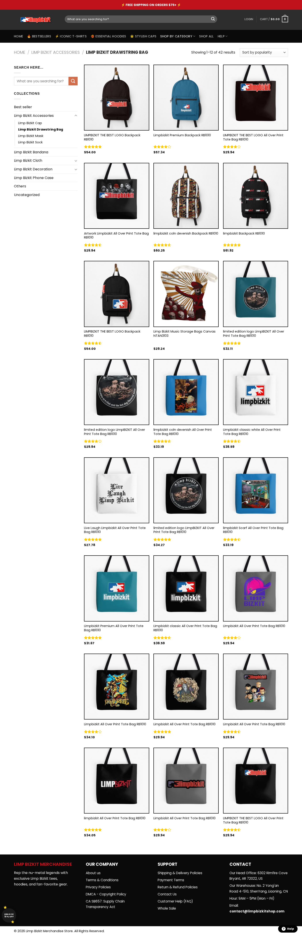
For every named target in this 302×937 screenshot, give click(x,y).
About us (93, 873)
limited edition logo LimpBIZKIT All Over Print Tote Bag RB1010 (253, 333)
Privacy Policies (98, 887)
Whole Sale (167, 908)
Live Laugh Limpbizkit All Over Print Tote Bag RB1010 (115, 530)
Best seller (23, 107)
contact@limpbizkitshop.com (257, 911)
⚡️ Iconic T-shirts (71, 36)
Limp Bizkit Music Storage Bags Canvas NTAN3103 (184, 333)
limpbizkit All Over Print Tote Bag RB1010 (114, 818)
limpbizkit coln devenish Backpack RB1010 (185, 233)
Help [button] (290, 929)
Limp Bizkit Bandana (31, 152)
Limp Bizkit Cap (30, 123)
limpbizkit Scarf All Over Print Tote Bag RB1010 (253, 530)
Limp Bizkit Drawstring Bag (40, 129)
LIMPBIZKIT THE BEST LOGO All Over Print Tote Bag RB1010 (253, 137)
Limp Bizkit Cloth (28, 160)
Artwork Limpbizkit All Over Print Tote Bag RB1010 (116, 235)
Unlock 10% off (9, 915)
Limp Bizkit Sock (30, 142)
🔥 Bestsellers (39, 36)
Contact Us (167, 894)
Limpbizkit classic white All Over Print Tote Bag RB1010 (252, 432)
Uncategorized (27, 194)
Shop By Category (176, 36)
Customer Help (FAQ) (175, 901)
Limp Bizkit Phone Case (34, 177)
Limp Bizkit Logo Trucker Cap (188, 5)
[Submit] (213, 19)
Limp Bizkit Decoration (33, 169)
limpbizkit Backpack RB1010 (244, 233)
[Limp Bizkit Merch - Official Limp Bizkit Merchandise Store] (36, 20)
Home (18, 36)
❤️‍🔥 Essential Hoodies (108, 36)
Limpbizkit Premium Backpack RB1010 (182, 135)
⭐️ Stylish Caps (143, 36)
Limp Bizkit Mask (30, 136)
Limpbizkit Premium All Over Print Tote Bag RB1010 (113, 628)
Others (20, 186)
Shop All (206, 36)
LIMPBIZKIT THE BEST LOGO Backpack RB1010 (112, 137)
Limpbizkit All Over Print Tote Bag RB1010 (254, 626)
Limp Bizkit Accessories (55, 52)
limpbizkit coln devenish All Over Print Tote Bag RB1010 (182, 432)
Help (221, 36)
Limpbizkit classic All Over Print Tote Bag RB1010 (185, 628)
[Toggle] (76, 115)
